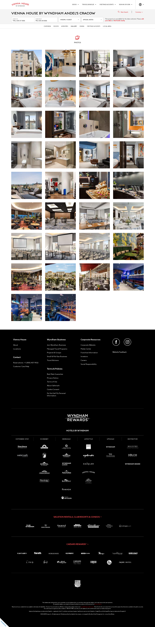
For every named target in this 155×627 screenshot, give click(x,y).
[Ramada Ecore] (66, 498)
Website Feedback (119, 352)
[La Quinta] (66, 447)
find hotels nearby (119, 20)
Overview (47, 26)
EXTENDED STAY (22, 439)
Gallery (74, 26)
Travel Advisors (53, 360)
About (15, 345)
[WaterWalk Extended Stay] (22, 456)
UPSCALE (110, 439)
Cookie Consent (53, 389)
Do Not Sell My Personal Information (56, 394)
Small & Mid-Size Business (57, 356)
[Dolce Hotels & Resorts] (132, 456)
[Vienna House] (88, 473)
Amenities (64, 26)
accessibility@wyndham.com (87, 607)
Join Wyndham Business (56, 345)
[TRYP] (88, 447)
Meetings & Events (93, 26)
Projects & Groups (54, 352)
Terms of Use (52, 381)
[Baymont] (66, 481)
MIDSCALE (66, 439)
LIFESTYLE (88, 439)
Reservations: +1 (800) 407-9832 (25, 362)
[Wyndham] (110, 447)
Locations (17, 349)
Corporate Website (88, 345)
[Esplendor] (88, 456)
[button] (77, 516)
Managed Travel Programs (57, 349)
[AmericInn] (66, 473)
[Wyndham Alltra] (88, 481)
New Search (124, 12)
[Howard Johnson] (44, 473)
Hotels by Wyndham (77, 430)
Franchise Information (89, 352)
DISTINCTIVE (133, 439)
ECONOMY (44, 439)
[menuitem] (75, 4)
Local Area (107, 26)
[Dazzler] (88, 464)
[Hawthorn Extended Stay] (22, 447)
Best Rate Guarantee (55, 374)
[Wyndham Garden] (66, 464)
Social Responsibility (89, 364)
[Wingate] (66, 456)
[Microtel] (44, 464)
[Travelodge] (44, 481)
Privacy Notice (52, 378)
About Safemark (53, 385)
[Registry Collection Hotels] (132, 447)
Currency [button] (138, 12)
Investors (84, 356)
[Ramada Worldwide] (66, 489)
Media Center (86, 349)
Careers (84, 360)
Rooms (56, 26)
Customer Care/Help (21, 366)
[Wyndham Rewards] (77, 417)
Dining (82, 26)
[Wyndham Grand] (132, 464)
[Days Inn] (44, 447)
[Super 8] (44, 456)
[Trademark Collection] (110, 456)
